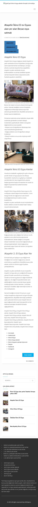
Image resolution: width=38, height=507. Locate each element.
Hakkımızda (11, 335)
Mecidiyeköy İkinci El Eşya (18, 426)
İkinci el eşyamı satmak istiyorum (17, 342)
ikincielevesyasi (24, 37)
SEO (26, 502)
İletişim (10, 344)
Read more (28, 355)
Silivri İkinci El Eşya (16, 409)
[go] (32, 381)
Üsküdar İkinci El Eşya (17, 417)
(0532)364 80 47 (10, 47)
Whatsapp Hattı (11, 51)
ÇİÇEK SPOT (9, 43)
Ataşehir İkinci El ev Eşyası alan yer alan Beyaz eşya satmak (17, 29)
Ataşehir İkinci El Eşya (17, 400)
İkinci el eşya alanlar (14, 340)
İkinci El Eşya (11, 337)
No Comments (30, 361)
